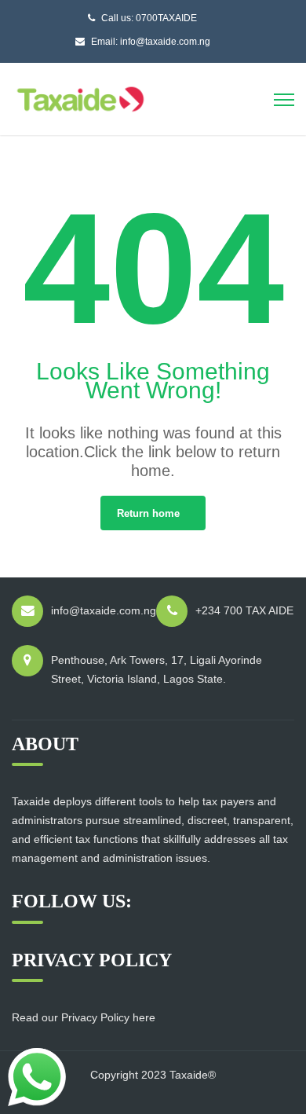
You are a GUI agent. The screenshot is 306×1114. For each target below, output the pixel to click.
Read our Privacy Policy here (83, 1017)
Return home (148, 513)
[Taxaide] (80, 97)
